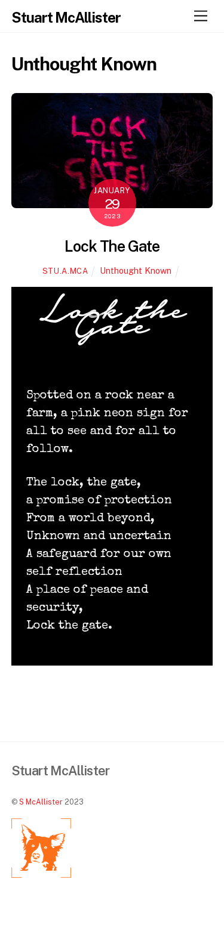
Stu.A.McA (65, 271)
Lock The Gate (112, 246)
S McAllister (41, 801)
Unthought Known (135, 270)
